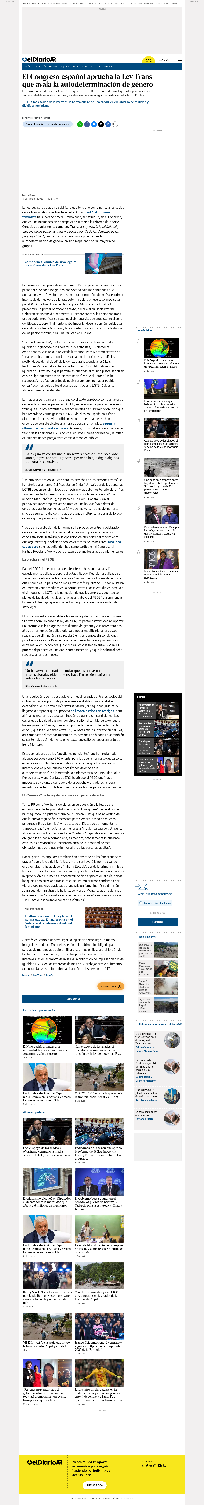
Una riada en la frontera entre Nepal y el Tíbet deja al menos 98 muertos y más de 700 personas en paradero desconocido (161, 486)
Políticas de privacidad (100, 1498)
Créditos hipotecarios (102, 3)
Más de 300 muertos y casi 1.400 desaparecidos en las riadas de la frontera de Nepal (96, 1295)
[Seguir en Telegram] (150, 1465)
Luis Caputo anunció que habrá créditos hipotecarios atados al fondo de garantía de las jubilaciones (161, 405)
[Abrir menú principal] (180, 59)
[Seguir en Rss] (164, 1465)
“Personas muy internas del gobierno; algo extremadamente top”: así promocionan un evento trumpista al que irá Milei (44, 1395)
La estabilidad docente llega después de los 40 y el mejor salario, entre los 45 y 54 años (99, 1248)
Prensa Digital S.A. (79, 1498)
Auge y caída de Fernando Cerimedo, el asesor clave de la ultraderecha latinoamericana (146, 711)
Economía (40, 66)
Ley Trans (38, 975)
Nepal (152, 3)
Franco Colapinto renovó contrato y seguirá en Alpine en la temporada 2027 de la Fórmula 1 (98, 1346)
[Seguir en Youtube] (160, 1465)
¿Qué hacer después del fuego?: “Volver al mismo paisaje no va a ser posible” (145, 1005)
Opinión (65, 66)
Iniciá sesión (164, 60)
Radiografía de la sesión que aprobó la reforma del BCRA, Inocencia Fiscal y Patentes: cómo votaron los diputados (98, 1153)
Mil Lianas (95, 66)
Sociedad (53, 66)
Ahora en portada (34, 1112)
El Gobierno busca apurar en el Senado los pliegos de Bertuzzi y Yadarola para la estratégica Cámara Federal (98, 1204)
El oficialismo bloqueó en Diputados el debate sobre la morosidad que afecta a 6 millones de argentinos (47, 1202)
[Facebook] (87, 124)
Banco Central (47, 3)
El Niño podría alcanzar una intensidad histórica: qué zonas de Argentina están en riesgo (45, 1050)
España (49, 975)
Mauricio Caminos (31, 1404)
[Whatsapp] (80, 124)
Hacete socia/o (149, 60)
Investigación (80, 66)
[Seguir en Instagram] (154, 1465)
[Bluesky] (94, 124)
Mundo (25, 975)
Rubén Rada (160, 3)
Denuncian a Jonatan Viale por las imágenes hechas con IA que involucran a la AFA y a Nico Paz (161, 531)
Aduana (72, 3)
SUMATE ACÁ (95, 1485)
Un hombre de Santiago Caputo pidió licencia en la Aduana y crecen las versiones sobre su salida (47, 1096)
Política (28, 66)
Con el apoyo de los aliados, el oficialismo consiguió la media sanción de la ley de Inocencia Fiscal (99, 1050)
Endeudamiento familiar (84, 3)
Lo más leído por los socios (39, 1010)
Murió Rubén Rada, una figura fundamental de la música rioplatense (161, 574)
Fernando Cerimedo (60, 3)
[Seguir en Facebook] (147, 1465)
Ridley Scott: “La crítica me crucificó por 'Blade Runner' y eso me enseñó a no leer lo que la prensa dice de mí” (47, 1297)
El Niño (146, 3)
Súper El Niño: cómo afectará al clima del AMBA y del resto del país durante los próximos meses (145, 987)
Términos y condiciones (123, 1498)
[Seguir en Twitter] (143, 1465)
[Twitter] (101, 124)
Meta (168, 3)
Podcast (108, 66)
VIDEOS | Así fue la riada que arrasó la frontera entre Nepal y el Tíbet (98, 1095)
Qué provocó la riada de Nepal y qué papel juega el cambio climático (145, 950)
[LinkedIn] (108, 124)
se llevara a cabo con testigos (92, 711)
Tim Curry (174, 3)
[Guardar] (115, 124)
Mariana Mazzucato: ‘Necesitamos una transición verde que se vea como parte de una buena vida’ (145, 969)
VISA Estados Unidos (134, 3)
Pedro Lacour (29, 1104)
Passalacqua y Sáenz (118, 3)
